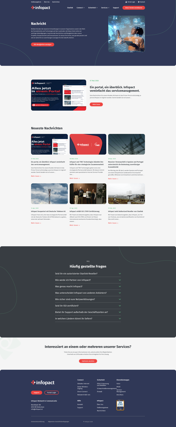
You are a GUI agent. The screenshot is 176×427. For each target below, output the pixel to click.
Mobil (118, 387)
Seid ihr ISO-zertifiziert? (67, 305)
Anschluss (120, 395)
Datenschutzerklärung (37, 421)
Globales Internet (83, 384)
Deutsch (142, 2)
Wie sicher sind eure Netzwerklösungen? (75, 299)
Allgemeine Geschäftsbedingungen (58, 421)
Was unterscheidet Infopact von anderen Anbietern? (81, 293)
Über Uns (47, 2)
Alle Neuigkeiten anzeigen (42, 44)
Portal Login (131, 2)
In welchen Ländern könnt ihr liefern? (73, 318)
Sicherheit (92, 8)
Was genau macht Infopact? (68, 286)
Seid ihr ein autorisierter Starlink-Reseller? (76, 273)
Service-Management (121, 390)
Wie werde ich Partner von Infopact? (73, 280)
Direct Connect (82, 391)
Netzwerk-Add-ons (83, 395)
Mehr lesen (96, 104)
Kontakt (80, 404)
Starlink (70, 8)
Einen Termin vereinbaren (133, 8)
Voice (118, 384)
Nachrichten (56, 2)
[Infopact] (40, 8)
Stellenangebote (36, 2)
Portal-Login (51, 392)
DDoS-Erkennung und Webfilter (103, 384)
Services (104, 8)
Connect (80, 8)
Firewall (99, 391)
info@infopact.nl (37, 409)
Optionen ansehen (88, 361)
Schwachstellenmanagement (107, 388)
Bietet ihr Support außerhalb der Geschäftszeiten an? (81, 312)
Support (116, 8)
